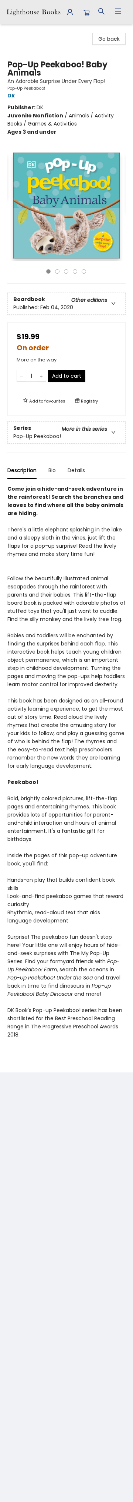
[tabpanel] (66, 770)
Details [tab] (76, 470)
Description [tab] (22, 470)
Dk (11, 95)
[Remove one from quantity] (21, 376)
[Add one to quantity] (41, 376)
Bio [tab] (52, 470)
